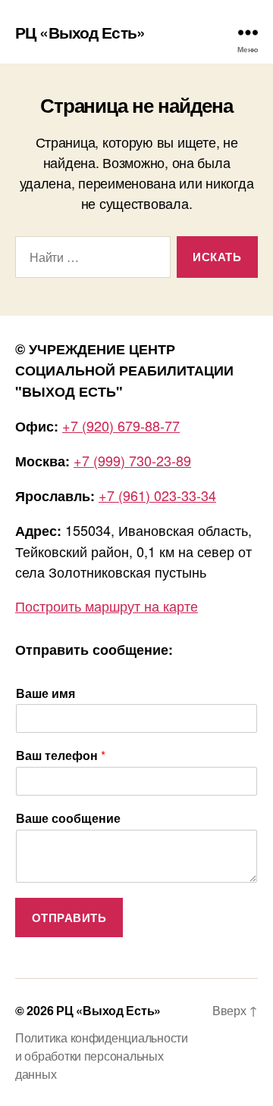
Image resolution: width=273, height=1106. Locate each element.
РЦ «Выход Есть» (80, 32)
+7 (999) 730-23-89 (132, 460)
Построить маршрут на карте (106, 605)
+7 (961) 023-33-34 (157, 495)
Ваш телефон (60, 756)
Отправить (69, 917)
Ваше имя (45, 694)
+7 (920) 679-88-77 (121, 425)
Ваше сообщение (68, 819)
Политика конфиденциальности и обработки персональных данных (101, 1056)
